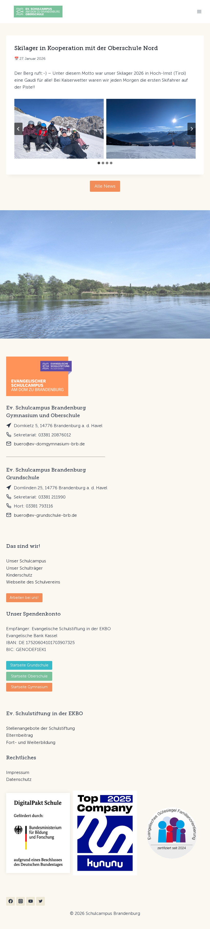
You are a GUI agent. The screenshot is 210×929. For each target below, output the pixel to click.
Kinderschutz (19, 575)
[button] (24, 597)
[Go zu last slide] (18, 129)
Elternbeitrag (19, 735)
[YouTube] (30, 901)
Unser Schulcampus (26, 560)
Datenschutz (19, 779)
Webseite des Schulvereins (33, 582)
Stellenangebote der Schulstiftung (40, 728)
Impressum (17, 772)
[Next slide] (191, 129)
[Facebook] (10, 901)
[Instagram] (20, 901)
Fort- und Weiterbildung (30, 742)
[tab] (99, 163)
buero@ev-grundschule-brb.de (45, 515)
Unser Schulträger (24, 568)
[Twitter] (40, 901)
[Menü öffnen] (199, 11)
